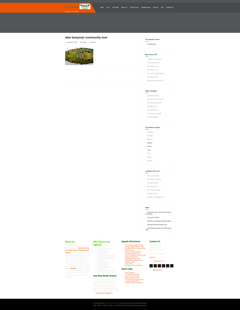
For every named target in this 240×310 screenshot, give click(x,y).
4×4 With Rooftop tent (132, 274)
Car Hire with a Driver (132, 276)
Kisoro (149, 146)
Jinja (148, 150)
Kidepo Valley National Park (134, 247)
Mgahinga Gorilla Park (132, 258)
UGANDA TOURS (145, 7)
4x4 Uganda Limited (112, 303)
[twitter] (155, 265)
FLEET (108, 7)
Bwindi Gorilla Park (131, 257)
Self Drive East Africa (132, 281)
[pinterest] (167, 265)
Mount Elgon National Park (134, 245)
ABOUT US (124, 7)
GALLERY (155, 7)
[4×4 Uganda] (77, 3)
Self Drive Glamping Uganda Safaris (159, 221)
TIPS (162, 7)
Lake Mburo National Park (133, 260)
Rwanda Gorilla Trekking (133, 265)
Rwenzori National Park (133, 252)
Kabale (149, 143)
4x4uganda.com (158, 261)
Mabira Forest (129, 262)
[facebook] (151, 265)
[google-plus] (159, 265)
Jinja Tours (128, 263)
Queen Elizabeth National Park (135, 255)
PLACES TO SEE (134, 7)
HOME (102, 7)
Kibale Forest (129, 250)
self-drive (73, 268)
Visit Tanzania (130, 272)
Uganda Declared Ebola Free (157, 224)
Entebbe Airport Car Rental (134, 282)
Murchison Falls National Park (135, 248)
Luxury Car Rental (153, 217)
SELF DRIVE (115, 7)
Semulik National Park (132, 253)
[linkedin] (163, 265)
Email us (152, 257)
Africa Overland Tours (132, 277)
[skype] (171, 265)
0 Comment (92, 42)
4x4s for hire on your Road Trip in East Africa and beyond (77, 250)
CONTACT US (169, 7)
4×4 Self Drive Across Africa (134, 279)
